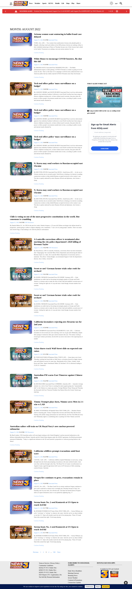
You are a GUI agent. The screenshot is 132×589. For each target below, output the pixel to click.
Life (62, 3)
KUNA (51, 3)
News (31, 3)
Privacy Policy (54, 563)
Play (73, 3)
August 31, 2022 (38, 40)
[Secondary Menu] (12, 3)
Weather (37, 3)
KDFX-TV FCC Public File (47, 572)
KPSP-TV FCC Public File (47, 570)
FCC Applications (53, 575)
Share (78, 3)
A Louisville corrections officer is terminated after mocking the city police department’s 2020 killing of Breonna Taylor (57, 242)
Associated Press (52, 40)
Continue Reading (39, 52)
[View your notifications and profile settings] (126, 583)
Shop (67, 3)
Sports (44, 3)
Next (58, 552)
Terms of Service (44, 563)
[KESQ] (20, 3)
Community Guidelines (46, 565)
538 (54, 552)
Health (57, 3)
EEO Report (43, 575)
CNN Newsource (29, 222)
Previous (35, 552)
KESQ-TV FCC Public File (47, 568)
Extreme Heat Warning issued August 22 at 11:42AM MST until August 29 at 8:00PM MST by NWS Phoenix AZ (69, 11)
